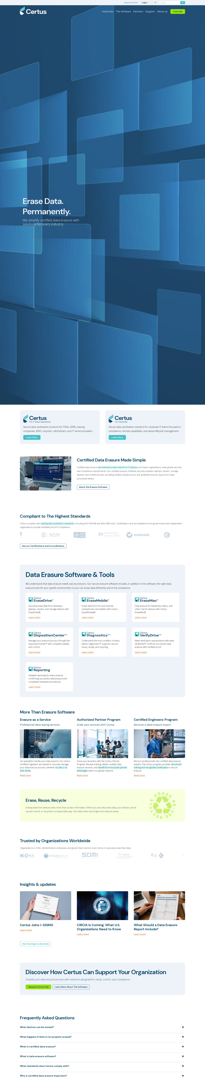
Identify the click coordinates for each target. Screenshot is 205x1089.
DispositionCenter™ (131, 2)
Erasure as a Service (35, 719)
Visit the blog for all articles (35, 943)
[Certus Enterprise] (145, 419)
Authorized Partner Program (98, 719)
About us (162, 11)
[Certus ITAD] (59, 419)
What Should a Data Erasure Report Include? (155, 927)
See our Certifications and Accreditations (43, 546)
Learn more (34, 617)
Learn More (32, 437)
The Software (123, 11)
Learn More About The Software (71, 986)
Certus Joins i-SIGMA (36, 925)
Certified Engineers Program (156, 719)
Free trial (177, 11)
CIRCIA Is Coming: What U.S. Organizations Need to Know (99, 927)
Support (150, 11)
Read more (25, 775)
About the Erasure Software (93, 487)
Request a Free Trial (38, 986)
